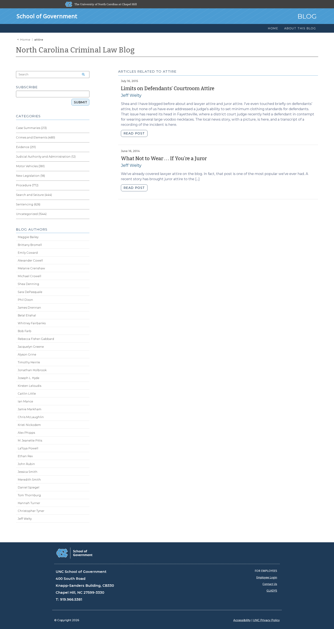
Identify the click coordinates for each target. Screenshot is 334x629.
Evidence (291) (26, 147)
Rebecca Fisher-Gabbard (36, 339)
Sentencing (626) (28, 204)
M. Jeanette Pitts (30, 440)
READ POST (134, 133)
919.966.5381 (71, 599)
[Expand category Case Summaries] (86, 128)
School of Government (47, 16)
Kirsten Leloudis (29, 385)
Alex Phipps (26, 432)
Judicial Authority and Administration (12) (46, 156)
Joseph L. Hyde (28, 378)
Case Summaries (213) (31, 128)
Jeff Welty (131, 95)
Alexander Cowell (30, 260)
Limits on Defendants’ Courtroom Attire (167, 88)
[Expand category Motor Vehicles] (86, 166)
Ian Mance (25, 401)
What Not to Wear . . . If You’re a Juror (164, 159)
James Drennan (29, 307)
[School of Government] (74, 552)
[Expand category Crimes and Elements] (86, 137)
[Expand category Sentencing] (86, 204)
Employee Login (266, 577)
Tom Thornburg (29, 495)
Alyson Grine (27, 354)
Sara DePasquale (30, 292)
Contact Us (270, 584)
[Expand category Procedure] (86, 185)
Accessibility (242, 620)
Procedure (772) (27, 185)
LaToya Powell (28, 448)
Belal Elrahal (27, 315)
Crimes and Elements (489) (35, 137)
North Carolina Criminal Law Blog (75, 50)
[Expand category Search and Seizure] (86, 195)
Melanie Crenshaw (31, 268)
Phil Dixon (25, 299)
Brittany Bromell (30, 245)
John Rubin (26, 464)
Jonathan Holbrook (32, 370)
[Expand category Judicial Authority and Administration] (86, 156)
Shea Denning (28, 284)
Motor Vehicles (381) (30, 166)
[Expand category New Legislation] (86, 176)
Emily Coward (28, 252)
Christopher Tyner (31, 511)
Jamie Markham (29, 409)
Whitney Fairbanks (32, 323)
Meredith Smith (29, 479)
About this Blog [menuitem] (300, 28)
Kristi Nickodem (29, 425)
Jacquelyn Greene (31, 346)
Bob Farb (24, 331)
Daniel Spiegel (28, 487)
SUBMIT (80, 102)
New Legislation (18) (30, 175)
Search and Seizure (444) (34, 195)
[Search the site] (82, 74)
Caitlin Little (27, 393)
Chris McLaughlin (31, 417)
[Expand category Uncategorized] (86, 214)
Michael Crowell (29, 276)
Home (25, 39)
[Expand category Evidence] (86, 147)
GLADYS (272, 591)
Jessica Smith (27, 471)
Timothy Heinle (29, 362)
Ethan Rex (25, 456)
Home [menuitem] (273, 28)
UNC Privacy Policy (266, 620)
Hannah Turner (29, 503)
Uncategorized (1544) (31, 214)
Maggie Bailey (28, 237)
